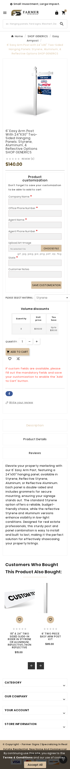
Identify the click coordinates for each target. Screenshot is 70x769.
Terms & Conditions (18, 757)
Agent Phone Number (23, 231)
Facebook (9, 393)
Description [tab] (35, 425)
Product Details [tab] (35, 439)
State (13, 258)
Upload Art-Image (19, 243)
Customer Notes (18, 269)
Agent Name (17, 220)
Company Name (20, 196)
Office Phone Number (23, 208)
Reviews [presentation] (35, 453)
